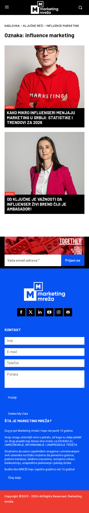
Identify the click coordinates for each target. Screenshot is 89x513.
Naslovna (12, 25)
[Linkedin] (40, 312)
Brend (9, 193)
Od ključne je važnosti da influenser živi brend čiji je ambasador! (36, 204)
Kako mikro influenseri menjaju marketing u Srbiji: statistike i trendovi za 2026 (41, 117)
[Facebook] (21, 312)
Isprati (9, 107)
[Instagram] (59, 312)
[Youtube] (49, 312)
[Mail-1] (68, 312)
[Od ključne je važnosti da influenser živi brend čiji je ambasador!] (44, 164)
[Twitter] (30, 312)
